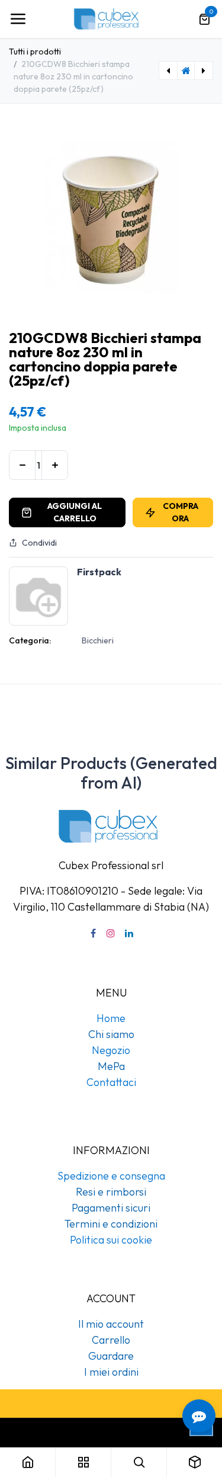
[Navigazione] (18, 19)
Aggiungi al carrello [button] (74, 512)
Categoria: (30, 640)
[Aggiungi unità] (54, 465)
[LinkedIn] (129, 933)
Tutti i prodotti (35, 51)
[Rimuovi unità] (22, 465)
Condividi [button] (39, 543)
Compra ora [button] (180, 512)
